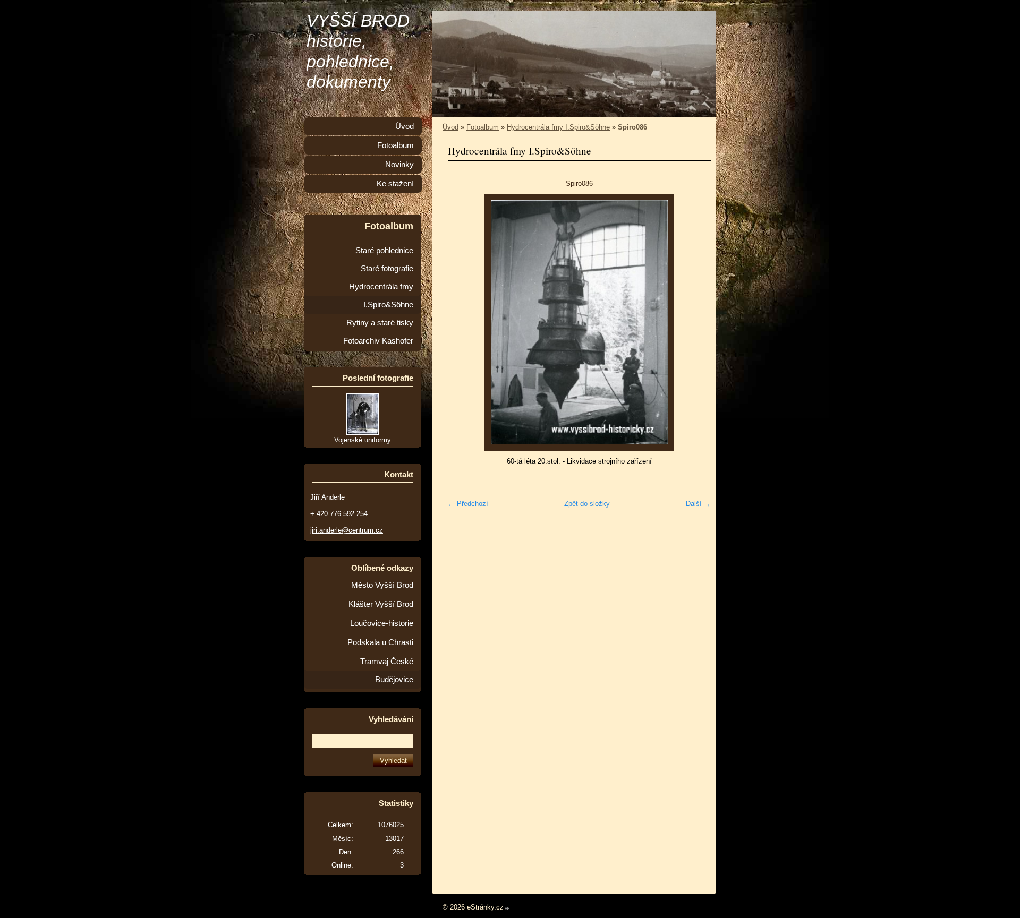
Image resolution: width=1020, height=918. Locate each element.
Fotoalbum (482, 127)
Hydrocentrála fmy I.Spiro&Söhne (558, 127)
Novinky (399, 164)
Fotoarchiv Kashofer (378, 341)
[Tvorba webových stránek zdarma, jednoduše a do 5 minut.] (507, 908)
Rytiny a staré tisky (379, 323)
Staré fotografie (387, 268)
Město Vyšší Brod (382, 585)
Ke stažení (395, 183)
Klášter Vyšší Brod (380, 604)
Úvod (450, 127)
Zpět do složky (587, 504)
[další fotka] (694, 322)
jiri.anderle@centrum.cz (346, 530)
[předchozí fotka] (465, 322)
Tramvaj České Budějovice (386, 670)
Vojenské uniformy (362, 440)
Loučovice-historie (381, 623)
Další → (698, 504)
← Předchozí (468, 504)
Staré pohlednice (384, 250)
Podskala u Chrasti (380, 642)
